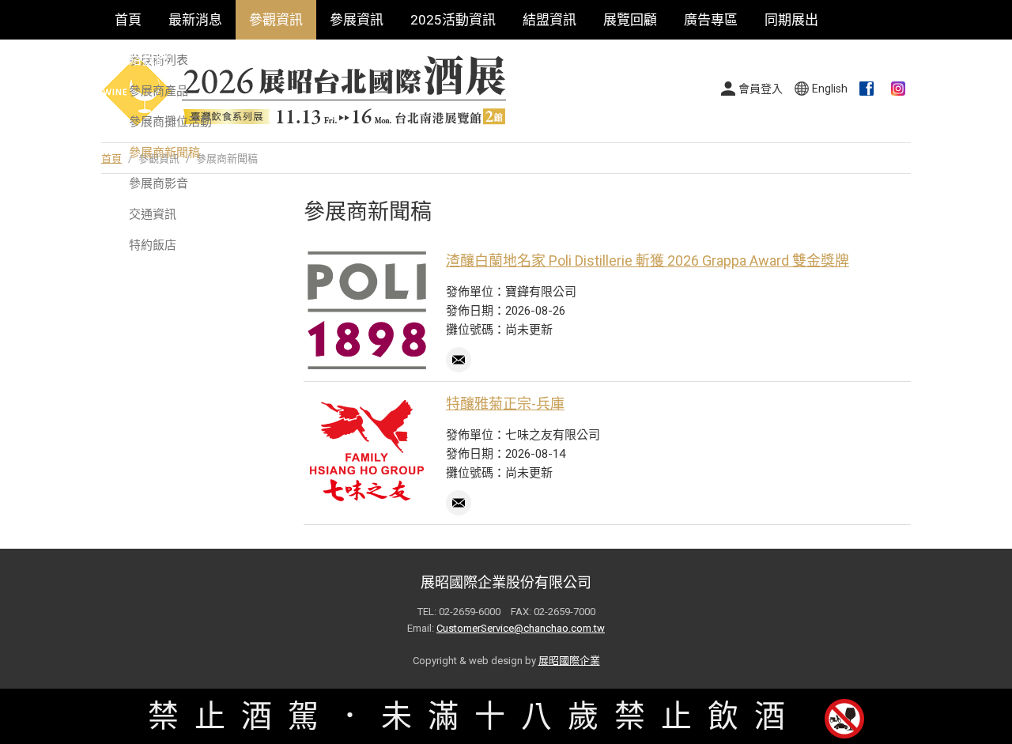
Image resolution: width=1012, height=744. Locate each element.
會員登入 (760, 88)
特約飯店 (152, 245)
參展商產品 (158, 91)
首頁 (128, 20)
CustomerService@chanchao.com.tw (520, 628)
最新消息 (195, 20)
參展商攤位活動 (170, 122)
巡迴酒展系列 (235, 59)
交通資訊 (152, 214)
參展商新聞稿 (164, 152)
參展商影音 (158, 183)
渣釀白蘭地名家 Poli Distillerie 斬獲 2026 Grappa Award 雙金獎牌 (647, 260)
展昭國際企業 (569, 661)
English (830, 88)
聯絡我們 (141, 59)
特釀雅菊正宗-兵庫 (505, 403)
